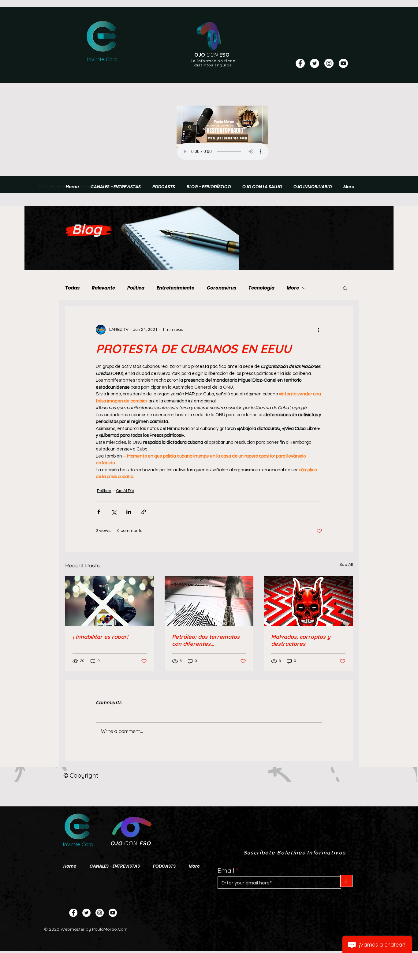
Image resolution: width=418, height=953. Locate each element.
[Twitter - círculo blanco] (314, 63)
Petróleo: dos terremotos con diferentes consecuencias (206, 640)
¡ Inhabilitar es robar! (100, 636)
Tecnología (261, 288)
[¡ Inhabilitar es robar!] (109, 601)
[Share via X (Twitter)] (114, 512)
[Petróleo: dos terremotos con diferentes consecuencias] (209, 601)
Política (135, 288)
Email (226, 870)
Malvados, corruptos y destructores (300, 640)
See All (346, 564)
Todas (72, 288)
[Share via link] (144, 512)
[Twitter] (86, 913)
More (293, 288)
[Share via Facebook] (99, 512)
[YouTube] (343, 63)
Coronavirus (221, 288)
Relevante (103, 288)
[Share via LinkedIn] (129, 512)
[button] (345, 288)
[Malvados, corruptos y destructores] (308, 601)
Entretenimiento (176, 288)
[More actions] (318, 329)
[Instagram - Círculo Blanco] (329, 63)
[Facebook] (73, 913)
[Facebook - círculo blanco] (300, 63)
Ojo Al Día (125, 491)
